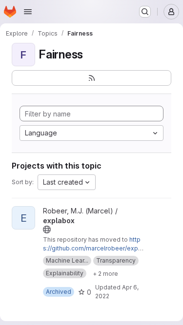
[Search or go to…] (145, 12)
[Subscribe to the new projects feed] (91, 78)
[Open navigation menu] (28, 11)
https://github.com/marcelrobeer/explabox (93, 248)
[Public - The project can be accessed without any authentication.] (47, 229)
